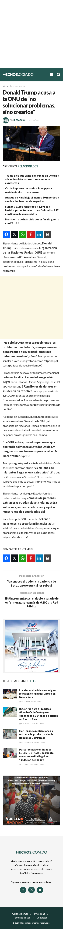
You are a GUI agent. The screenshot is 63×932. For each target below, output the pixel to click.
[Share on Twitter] (14, 234)
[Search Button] (58, 74)
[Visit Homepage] (25, 74)
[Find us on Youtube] (40, 890)
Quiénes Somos (20, 913)
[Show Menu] (51, 74)
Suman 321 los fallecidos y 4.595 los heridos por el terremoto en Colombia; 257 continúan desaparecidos (31, 210)
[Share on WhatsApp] (22, 234)
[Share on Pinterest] (31, 234)
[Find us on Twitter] (31, 890)
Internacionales (17, 86)
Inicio (5, 86)
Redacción (20, 120)
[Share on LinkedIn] (39, 234)
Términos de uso (21, 917)
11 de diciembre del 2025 (32, 764)
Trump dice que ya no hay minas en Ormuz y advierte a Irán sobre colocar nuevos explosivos (32, 179)
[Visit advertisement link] (31, 646)
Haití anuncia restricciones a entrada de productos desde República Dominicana (36, 734)
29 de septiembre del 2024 (33, 742)
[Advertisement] (31, 34)
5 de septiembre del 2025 (32, 724)
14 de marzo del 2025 (31, 702)
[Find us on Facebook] (23, 890)
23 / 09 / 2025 (34, 120)
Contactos (42, 917)
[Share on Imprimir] (47, 234)
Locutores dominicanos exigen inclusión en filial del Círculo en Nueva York (37, 694)
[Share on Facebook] (6, 234)
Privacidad (39, 913)
